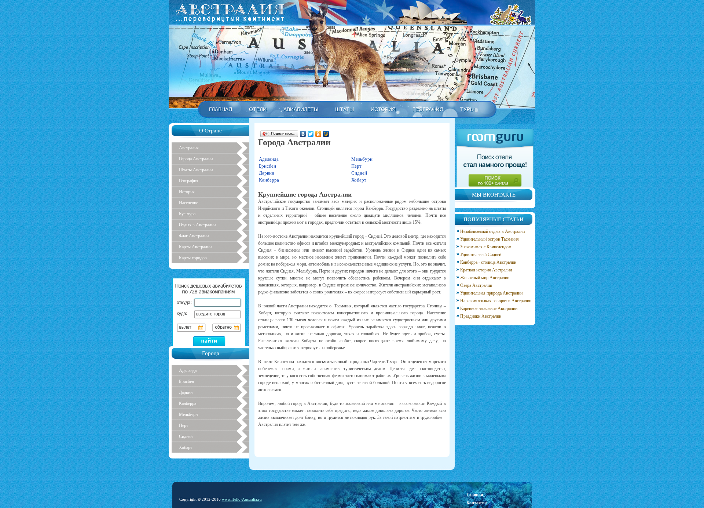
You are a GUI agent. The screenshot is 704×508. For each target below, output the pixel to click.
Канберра (269, 180)
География (188, 180)
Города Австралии (196, 158)
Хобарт (358, 180)
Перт (356, 166)
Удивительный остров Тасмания (489, 239)
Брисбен (267, 166)
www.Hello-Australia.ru (242, 499)
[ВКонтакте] (303, 134)
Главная (474, 494)
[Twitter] (311, 134)
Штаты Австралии (196, 169)
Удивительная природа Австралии (491, 293)
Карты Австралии (195, 246)
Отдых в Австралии (197, 224)
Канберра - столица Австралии (488, 262)
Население (188, 202)
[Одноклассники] (318, 134)
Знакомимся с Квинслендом (485, 246)
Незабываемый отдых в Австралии (492, 231)
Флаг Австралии (194, 235)
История (187, 191)
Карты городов (193, 257)
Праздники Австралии (480, 316)
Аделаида (269, 159)
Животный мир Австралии (484, 277)
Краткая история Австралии (486, 270)
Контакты (476, 502)
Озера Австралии (476, 285)
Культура (187, 213)
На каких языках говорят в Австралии (495, 300)
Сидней (359, 173)
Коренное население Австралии (488, 308)
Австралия (189, 147)
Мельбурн (362, 159)
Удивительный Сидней (480, 254)
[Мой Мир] (326, 134)
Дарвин (266, 173)
